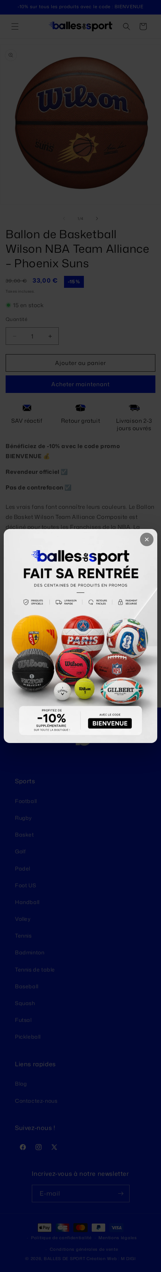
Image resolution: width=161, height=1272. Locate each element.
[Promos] (80, 636)
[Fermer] (147, 539)
